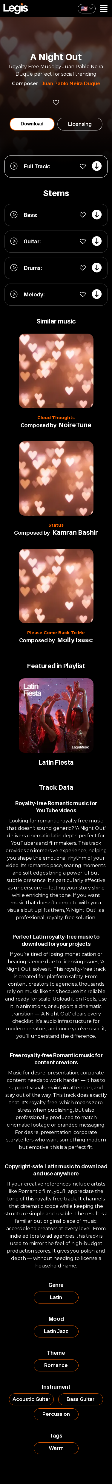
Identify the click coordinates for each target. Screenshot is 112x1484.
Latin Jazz (56, 1331)
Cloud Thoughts (56, 417)
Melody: (34, 294)
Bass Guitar (81, 1399)
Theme (56, 1353)
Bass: (30, 215)
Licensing (80, 124)
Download (32, 123)
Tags (56, 1435)
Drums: (33, 268)
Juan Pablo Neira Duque (71, 83)
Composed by (38, 425)
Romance (56, 1365)
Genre (56, 1285)
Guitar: (32, 241)
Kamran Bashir (75, 532)
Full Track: (37, 166)
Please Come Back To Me (56, 632)
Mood (56, 1319)
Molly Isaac (75, 640)
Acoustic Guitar (31, 1399)
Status (56, 525)
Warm (56, 1448)
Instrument (56, 1387)
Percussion (56, 1414)
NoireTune (75, 425)
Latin (56, 1297)
